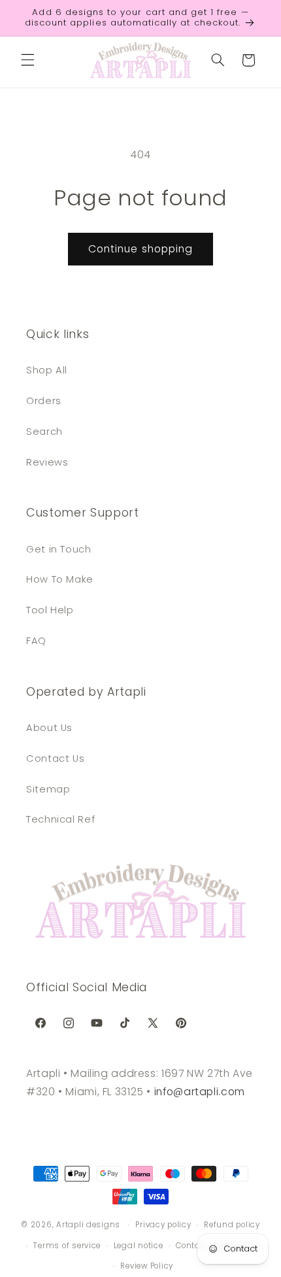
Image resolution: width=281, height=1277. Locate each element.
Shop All (46, 370)
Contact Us (55, 758)
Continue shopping (140, 248)
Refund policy (232, 1224)
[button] (27, 60)
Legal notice (138, 1245)
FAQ (36, 640)
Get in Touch (58, 549)
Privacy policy (163, 1224)
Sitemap (48, 789)
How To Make (59, 579)
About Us (49, 727)
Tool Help (50, 610)
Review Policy (146, 1266)
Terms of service (67, 1245)
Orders (43, 400)
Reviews (47, 462)
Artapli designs (88, 1224)
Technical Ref (60, 819)
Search (44, 431)
